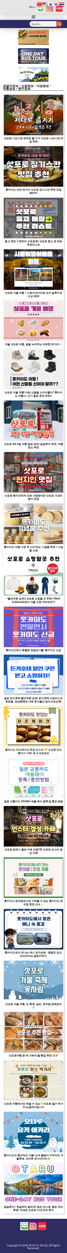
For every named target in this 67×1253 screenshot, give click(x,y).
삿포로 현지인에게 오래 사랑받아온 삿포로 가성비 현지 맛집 (33, 497)
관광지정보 (10, 86)
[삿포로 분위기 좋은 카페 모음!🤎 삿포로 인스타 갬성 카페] (33, 826)
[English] (45, 4)
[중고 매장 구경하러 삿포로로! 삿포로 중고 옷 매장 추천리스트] (33, 218)
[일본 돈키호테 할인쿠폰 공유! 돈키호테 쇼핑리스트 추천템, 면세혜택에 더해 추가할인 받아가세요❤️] (33, 675)
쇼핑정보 (27, 86)
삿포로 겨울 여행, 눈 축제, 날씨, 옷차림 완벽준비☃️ (33, 1005)
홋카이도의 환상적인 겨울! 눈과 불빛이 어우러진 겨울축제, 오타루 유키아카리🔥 (33, 1156)
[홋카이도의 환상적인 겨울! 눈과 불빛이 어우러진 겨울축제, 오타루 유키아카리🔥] (33, 1132)
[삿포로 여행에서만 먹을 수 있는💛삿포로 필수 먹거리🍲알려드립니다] (33, 1080)
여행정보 (9, 88)
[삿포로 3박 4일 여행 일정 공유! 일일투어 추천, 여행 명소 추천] (33, 420)
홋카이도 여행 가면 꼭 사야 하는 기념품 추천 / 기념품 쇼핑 (33, 548)
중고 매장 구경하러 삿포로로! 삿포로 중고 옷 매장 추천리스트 (33, 242)
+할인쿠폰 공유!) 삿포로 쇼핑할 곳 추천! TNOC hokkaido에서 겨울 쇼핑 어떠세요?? (33, 600)
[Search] (59, 24)
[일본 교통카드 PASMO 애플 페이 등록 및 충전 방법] (33, 778)
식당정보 (43, 86)
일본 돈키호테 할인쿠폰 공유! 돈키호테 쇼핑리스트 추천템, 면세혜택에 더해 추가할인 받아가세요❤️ (33, 699)
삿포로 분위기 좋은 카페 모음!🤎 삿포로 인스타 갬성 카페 (33, 851)
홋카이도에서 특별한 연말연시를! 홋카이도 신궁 (33, 650)
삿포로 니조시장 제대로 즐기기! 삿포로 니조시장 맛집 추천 (33, 139)
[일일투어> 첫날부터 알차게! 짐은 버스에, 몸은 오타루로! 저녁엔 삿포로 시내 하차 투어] (33, 1183)
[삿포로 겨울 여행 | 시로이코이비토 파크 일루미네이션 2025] (33, 269)
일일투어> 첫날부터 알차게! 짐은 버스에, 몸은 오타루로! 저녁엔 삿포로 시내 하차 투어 (33, 1208)
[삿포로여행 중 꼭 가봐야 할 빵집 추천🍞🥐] (33, 1032)
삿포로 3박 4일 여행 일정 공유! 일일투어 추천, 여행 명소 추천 (33, 445)
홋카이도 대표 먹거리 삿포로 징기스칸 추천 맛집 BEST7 (33, 191)
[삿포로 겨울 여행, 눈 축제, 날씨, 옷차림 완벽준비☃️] (33, 980)
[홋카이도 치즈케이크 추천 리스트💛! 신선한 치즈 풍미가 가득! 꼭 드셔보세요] (33, 726)
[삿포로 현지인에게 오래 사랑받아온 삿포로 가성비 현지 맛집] (33, 472)
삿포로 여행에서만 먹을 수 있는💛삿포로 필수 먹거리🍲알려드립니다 (33, 1105)
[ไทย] (62, 4)
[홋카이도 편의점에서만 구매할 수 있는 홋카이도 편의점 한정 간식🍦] (33, 877)
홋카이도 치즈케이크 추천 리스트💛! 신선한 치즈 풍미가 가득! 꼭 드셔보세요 (33, 751)
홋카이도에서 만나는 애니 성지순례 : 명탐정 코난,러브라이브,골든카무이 (33, 954)
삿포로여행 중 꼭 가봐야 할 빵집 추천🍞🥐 (33, 1055)
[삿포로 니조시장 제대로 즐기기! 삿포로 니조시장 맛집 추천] (33, 115)
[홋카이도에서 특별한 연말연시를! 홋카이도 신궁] (33, 626)
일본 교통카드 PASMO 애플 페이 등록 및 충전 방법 (33, 801)
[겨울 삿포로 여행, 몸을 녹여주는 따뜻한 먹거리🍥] (33, 321)
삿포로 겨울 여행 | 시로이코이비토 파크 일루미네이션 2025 (33, 294)
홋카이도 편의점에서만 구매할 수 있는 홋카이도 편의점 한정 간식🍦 (33, 902)
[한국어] (56, 4)
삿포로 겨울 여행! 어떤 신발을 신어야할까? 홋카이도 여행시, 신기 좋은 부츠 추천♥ (33, 394)
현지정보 (24, 88)
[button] (33, 17)
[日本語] (51, 4)
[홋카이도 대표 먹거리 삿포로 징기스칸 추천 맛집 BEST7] (33, 166)
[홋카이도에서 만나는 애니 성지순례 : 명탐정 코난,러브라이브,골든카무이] (33, 929)
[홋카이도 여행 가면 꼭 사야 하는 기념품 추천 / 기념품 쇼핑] (33, 523)
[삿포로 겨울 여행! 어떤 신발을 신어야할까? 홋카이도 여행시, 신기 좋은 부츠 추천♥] (33, 369)
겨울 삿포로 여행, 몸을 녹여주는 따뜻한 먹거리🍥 (33, 344)
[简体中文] (39, 4)
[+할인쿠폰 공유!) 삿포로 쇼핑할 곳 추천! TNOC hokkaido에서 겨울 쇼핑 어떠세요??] (33, 575)
